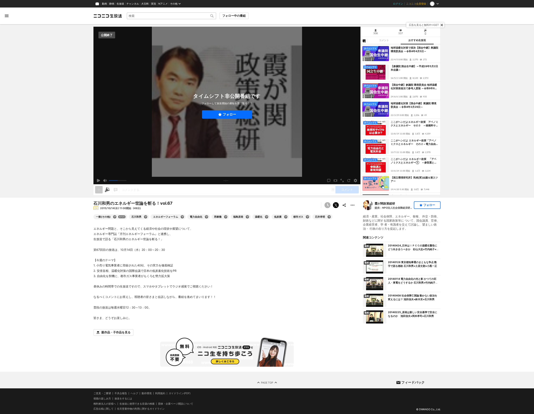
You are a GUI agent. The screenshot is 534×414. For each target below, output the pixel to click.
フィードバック (413, 382)
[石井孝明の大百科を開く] (329, 216)
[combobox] (171, 16)
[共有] (344, 205)
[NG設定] (364, 40)
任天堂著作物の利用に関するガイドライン (141, 409)
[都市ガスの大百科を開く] (307, 216)
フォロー (229, 114)
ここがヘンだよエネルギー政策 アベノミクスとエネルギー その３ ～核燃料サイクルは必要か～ (414, 123)
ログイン (398, 4)
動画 (104, 4)
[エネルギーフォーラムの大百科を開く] (182, 216)
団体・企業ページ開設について (175, 403)
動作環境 (147, 393)
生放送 (120, 4)
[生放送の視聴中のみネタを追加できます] (99, 189)
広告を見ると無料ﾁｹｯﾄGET (424, 24)
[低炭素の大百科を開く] (285, 216)
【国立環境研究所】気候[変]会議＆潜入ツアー (414, 179)
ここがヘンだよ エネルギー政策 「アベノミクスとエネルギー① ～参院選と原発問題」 (414, 160)
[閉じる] (441, 25)
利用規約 (160, 393)
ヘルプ (134, 393)
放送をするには (123, 398)
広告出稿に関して (103, 408)
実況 (153, 4)
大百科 (145, 4)
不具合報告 (121, 393)
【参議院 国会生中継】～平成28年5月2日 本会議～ (414, 68)
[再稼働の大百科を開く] (225, 216)
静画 (111, 4)
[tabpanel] (400, 119)
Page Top (267, 382)
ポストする (336, 205)
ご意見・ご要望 (102, 393)
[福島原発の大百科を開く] (247, 216)
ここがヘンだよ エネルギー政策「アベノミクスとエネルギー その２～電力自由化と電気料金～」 (414, 142)
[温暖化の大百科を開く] (266, 216)
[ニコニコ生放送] (107, 16)
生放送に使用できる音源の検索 (137, 403)
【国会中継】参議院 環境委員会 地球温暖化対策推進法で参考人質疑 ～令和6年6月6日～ (414, 86)
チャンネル (132, 4)
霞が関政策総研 (385, 203)
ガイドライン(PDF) (179, 393)
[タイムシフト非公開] (327, 205)
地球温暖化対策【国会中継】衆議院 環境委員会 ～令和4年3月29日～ (413, 105)
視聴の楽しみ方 (102, 398)
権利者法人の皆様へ (104, 403)
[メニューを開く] (7, 16)
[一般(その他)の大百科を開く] (114, 216)
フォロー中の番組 (234, 15)
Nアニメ (163, 4)
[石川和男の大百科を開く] (145, 216)
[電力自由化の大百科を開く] (206, 216)
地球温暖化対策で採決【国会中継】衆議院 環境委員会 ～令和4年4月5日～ (414, 49)
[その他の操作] (352, 205)
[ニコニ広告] (107, 189)
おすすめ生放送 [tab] (417, 40)
